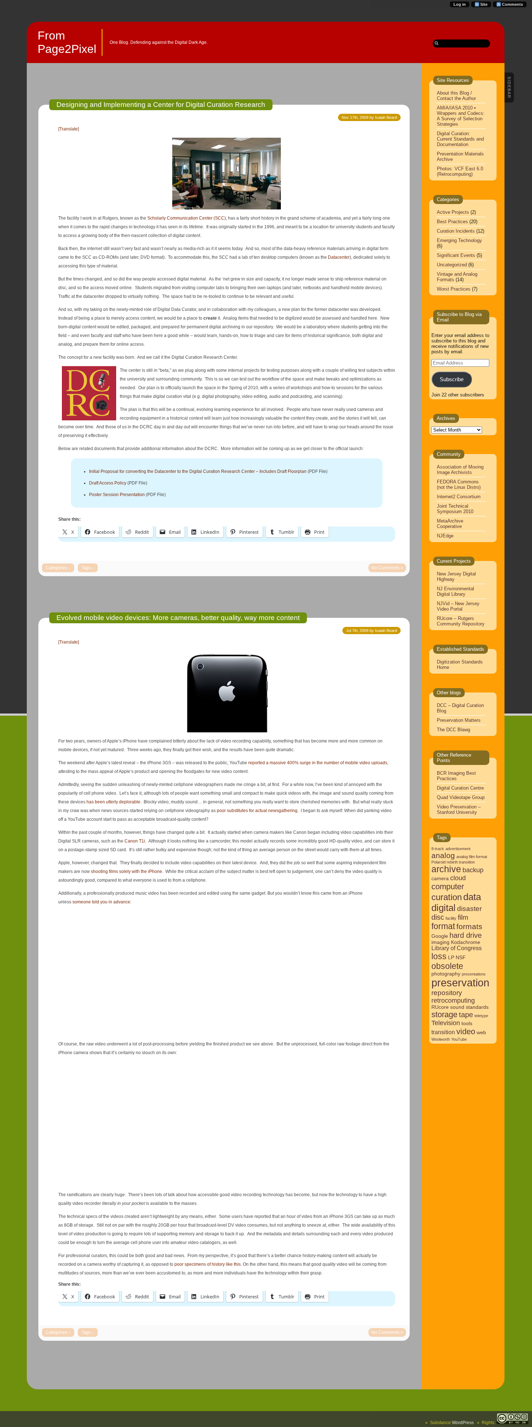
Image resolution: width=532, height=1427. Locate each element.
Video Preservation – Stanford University (459, 809)
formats (469, 926)
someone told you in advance (101, 901)
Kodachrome (465, 942)
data (472, 896)
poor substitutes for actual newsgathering (257, 810)
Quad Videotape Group (461, 797)
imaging (440, 942)
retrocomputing (453, 1000)
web (481, 1032)
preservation (460, 983)
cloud (458, 878)
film (463, 917)
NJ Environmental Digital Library (455, 591)
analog (443, 855)
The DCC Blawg (453, 729)
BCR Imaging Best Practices (456, 775)
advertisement (458, 848)
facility (451, 918)
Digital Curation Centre (460, 788)
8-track (437, 848)
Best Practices (452, 221)
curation (446, 897)
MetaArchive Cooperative (450, 523)
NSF (461, 957)
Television (445, 1023)
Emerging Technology (459, 240)
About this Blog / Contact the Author (456, 95)
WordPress (463, 1422)
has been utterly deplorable (112, 801)
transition (443, 1032)
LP (451, 957)
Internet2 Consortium (459, 496)
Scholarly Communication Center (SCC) (186, 218)
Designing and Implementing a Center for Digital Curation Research (160, 104)
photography (445, 974)
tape (466, 1015)
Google (439, 936)
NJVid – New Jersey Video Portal (458, 606)
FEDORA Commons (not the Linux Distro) (459, 484)
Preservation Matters (459, 720)
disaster (469, 908)
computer (447, 886)
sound (457, 1007)
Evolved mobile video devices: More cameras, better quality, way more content (178, 617)
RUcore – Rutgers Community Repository (461, 621)
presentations (474, 974)
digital (443, 908)
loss (439, 956)
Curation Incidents (456, 231)
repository (446, 993)
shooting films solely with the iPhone (126, 871)
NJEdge (445, 535)
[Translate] (68, 129)
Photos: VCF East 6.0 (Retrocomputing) (460, 171)
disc (437, 917)
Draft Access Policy (107, 483)
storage (444, 1014)
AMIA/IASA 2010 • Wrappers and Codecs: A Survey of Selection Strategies (461, 116)
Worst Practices (453, 289)
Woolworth (440, 1039)
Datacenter (339, 257)
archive (446, 869)
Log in (459, 4)
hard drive (465, 935)
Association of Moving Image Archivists (460, 469)
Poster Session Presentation (117, 494)
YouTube (459, 1039)
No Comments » (387, 567)
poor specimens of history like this (207, 1264)
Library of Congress (456, 948)
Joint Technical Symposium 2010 (455, 508)
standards (477, 1007)
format (443, 926)
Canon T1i (134, 841)
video (465, 1031)
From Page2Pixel (67, 42)
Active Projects (453, 212)
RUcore (440, 1007)
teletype (481, 1016)
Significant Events (456, 255)
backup (473, 870)
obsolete (447, 966)
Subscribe (452, 379)
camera (440, 878)
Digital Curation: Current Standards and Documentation (460, 139)
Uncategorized (452, 264)
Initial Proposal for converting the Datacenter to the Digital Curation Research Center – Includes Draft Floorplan (198, 471)
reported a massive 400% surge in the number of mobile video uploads (317, 762)
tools (466, 1023)
